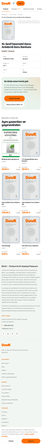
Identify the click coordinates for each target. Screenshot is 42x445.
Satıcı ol (4, 426)
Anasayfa (4, 14)
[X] (12, 333)
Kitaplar (5, 9)
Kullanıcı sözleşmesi (8, 374)
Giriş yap (4, 412)
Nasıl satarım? (6, 386)
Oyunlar (16, 9)
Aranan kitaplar (6, 389)
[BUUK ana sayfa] (6, 3)
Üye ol (20, 3)
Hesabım (4, 419)
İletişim (4, 370)
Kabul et (31, 441)
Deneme (11, 51)
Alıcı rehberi (5, 393)
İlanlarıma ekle (14, 98)
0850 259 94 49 (8, 325)
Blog (3, 367)
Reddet (11, 441)
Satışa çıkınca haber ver (14, 104)
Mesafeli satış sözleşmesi (10, 400)
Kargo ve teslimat (7, 403)
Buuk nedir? (5, 363)
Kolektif (4, 51)
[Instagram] (17, 333)
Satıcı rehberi (6, 396)
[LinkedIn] (8, 333)
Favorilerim (5, 422)
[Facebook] (3, 333)
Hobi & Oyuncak (28, 9)
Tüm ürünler (12, 14)
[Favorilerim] (14, 3)
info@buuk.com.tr (7, 328)
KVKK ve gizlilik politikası (9, 377)
